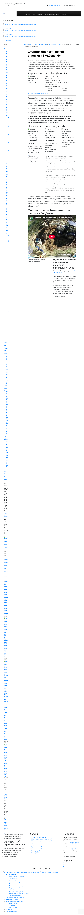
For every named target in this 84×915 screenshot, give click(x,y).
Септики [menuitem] (12, 905)
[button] (36, 12)
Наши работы (35, 853)
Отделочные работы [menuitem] (15, 888)
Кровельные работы (37, 847)
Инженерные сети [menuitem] (12, 899)
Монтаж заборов (7, 217)
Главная (26, 44)
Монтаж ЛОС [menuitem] (13, 907)
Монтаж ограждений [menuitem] (16, 892)
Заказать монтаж (64, 89)
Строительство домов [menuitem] (16, 876)
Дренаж (7, 114)
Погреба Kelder (5, 438)
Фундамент (7, 88)
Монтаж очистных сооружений (41, 839)
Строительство (26, 14)
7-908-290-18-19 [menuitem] (11, 911)
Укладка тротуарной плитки (8, 293)
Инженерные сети (37, 14)
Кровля (6, 209)
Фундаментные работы (38, 837)
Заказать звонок (69, 5)
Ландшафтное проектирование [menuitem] (19, 894)
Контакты (63, 14)
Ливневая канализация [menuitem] (16, 886)
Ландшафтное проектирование (8, 254)
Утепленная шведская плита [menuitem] (18, 880)
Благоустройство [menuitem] (15, 895)
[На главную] (8, 13)
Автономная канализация (51, 14)
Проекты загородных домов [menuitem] (15, 897)
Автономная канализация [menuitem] (14, 901)
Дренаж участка (8, 152)
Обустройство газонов (8, 326)
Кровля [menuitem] (11, 890)
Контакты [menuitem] (9, 909)
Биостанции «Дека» (55, 44)
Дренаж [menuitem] (11, 884)
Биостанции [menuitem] (13, 903)
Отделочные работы (38, 849)
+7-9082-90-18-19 (54, 5)
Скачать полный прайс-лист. (38, 93)
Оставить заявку (59, 296)
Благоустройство (7, 228)
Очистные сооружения (6, 352)
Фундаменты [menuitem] (13, 878)
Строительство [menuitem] (11, 874)
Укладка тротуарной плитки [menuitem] (18, 882)
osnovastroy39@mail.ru (70, 849)
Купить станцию (50, 89)
